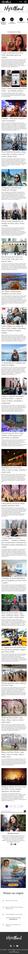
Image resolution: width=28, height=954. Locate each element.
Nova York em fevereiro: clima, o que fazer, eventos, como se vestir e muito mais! (13, 154)
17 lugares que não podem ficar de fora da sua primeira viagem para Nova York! (13, 649)
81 (21, 806)
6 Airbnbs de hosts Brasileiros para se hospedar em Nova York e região (13, 580)
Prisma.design (16, 952)
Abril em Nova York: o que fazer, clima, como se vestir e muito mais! (12, 720)
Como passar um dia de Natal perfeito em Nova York (12, 504)
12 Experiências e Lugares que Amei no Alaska (13, 364)
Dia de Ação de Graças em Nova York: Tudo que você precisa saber (11, 259)
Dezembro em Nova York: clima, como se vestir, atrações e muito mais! (14, 469)
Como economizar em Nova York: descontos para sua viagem (12, 55)
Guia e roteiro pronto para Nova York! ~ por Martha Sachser (13, 89)
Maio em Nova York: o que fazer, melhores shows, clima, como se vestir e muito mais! (13, 615)
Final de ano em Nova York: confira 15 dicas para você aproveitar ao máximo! (12, 435)
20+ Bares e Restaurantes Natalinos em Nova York (11, 292)
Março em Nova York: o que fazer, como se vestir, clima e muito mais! (12, 754)
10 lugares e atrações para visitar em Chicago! (11, 188)
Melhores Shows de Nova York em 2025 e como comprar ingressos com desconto (13, 789)
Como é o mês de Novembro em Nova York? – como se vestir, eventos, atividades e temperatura (12, 399)
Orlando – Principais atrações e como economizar (13, 119)
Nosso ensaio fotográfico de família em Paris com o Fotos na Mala (12, 223)
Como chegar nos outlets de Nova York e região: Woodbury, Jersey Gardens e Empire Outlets (13, 329)
